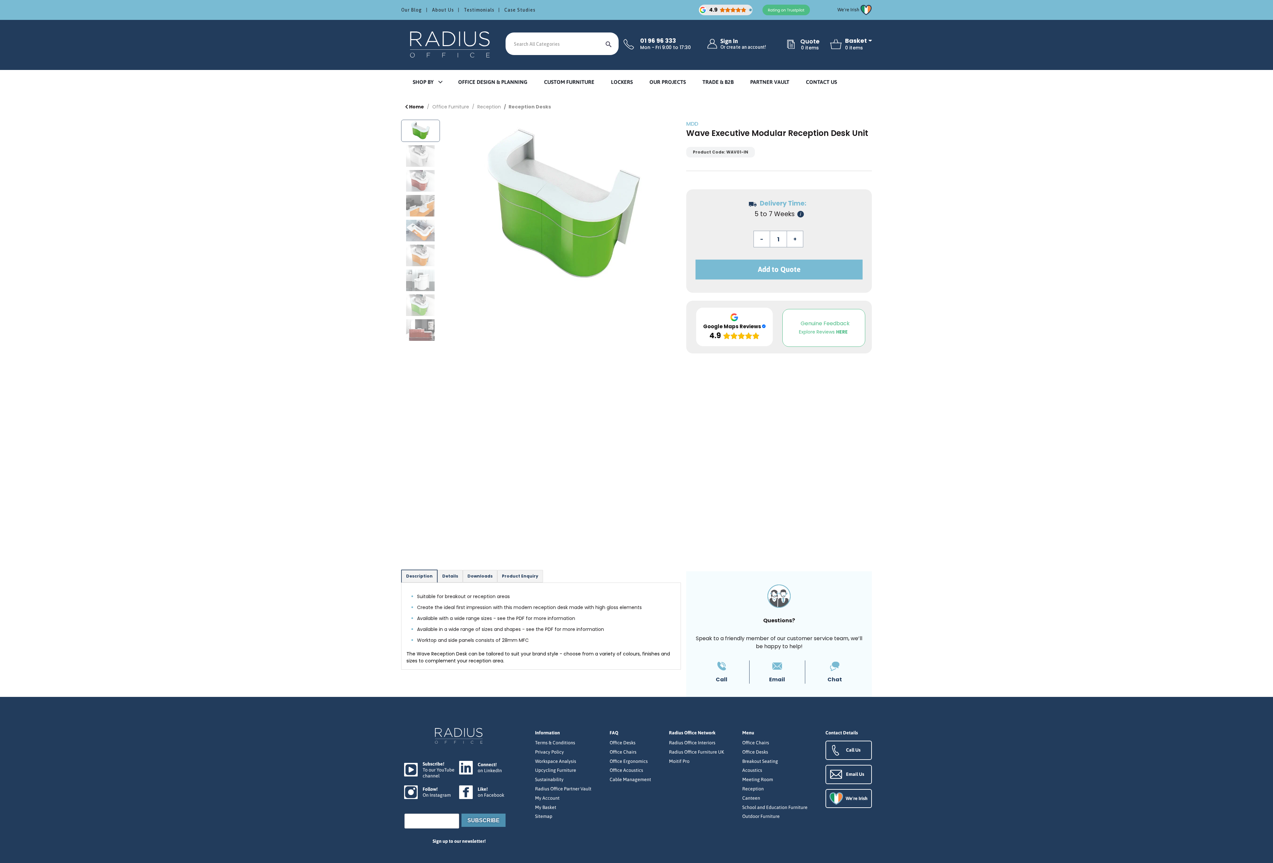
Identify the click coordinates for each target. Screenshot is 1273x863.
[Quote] (791, 45)
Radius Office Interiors (692, 742)
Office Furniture (450, 106)
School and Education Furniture (775, 807)
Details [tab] (450, 576)
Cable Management (630, 779)
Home (416, 106)
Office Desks (623, 742)
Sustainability (549, 779)
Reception (489, 106)
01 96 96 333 (658, 40)
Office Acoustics (626, 770)
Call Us (853, 750)
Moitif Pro (679, 761)
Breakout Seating (760, 761)
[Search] (609, 43)
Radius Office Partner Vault (563, 788)
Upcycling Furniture (555, 770)
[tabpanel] (541, 626)
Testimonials (479, 10)
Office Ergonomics (629, 761)
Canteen (751, 798)
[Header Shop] (451, 44)
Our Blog (411, 10)
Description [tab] (419, 576)
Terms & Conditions (555, 742)
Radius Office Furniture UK (696, 752)
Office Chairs (623, 752)
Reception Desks (530, 106)
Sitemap (543, 816)
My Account (547, 798)
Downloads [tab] (480, 576)
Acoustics (752, 770)
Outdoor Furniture (761, 816)
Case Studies (519, 10)
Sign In (743, 44)
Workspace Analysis (555, 761)
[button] (427, 82)
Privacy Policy (549, 752)
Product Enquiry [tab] (520, 576)
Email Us (855, 774)
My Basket (545, 807)
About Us (443, 10)
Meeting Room (757, 779)
